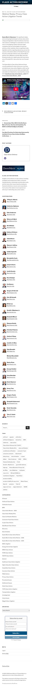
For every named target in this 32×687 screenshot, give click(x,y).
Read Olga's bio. (11, 351)
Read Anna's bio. (11, 377)
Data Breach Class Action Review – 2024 (15, 73)
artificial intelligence (8, 440)
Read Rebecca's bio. (12, 221)
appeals (12, 437)
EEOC (19, 459)
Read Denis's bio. (11, 410)
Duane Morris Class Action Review (11, 534)
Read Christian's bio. (12, 331)
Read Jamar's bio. (11, 266)
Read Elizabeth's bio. (12, 403)
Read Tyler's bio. (11, 416)
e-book (23, 456)
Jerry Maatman (13, 470)
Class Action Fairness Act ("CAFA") (12, 445)
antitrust (5, 437)
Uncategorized (6, 595)
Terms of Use (5, 666)
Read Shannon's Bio (12, 325)
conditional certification (9, 451)
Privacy (19, 639)
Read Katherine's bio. (12, 208)
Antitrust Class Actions (8, 501)
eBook (4, 459)
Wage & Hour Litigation (8, 601)
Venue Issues (5, 598)
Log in (3, 650)
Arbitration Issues (7, 504)
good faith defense (21, 464)
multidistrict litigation (9, 475)
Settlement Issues (7, 583)
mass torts (6, 473)
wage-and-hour (7, 487)
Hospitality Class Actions (8, 568)
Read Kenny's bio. (11, 390)
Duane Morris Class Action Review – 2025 (13, 540)
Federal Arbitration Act (9, 462)
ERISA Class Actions (7, 549)
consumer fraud (21, 451)
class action (13, 442)
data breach (18, 453)
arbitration (18, 437)
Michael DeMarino (15, 473)
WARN (25, 487)
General (4, 559)
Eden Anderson (12, 459)
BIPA (24, 440)
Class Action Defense (15, 2)
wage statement (17, 487)
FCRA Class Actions (7, 553)
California (5, 442)
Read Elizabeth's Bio (12, 318)
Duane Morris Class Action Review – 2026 (13, 537)
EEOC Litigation (6, 544)
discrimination (15, 456)
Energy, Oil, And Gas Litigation (10, 546)
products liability (7, 478)
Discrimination (6, 531)
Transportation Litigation (8, 592)
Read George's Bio (11, 371)
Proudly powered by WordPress (9, 683)
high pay (5, 467)
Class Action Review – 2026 (9, 510)
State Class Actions (7, 586)
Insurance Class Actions (8, 571)
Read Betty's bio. (11, 305)
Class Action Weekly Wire (10, 448)
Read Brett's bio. (11, 227)
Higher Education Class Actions (10, 565)
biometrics (18, 440)
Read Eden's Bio (11, 214)
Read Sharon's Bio (11, 247)
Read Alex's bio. (11, 299)
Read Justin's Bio (11, 273)
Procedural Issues (7, 580)
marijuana (22, 470)
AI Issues (4, 498)
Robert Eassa (24, 481)
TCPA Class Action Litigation (9, 589)
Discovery (5, 528)
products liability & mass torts (11, 481)
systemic (11, 484)
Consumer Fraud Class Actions (10, 519)
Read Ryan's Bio (11, 279)
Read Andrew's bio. (12, 338)
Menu (16, 6)
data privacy (6, 456)
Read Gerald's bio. (11, 312)
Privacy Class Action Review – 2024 (11, 75)
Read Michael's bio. (12, 357)
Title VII (18, 484)
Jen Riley (5, 470)
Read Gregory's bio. (12, 292)
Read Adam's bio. (11, 240)
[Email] (5, 158)
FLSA (18, 462)
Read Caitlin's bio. (11, 253)
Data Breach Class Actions (12, 111)
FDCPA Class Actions (7, 556)
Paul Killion (19, 475)
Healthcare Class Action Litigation (11, 562)
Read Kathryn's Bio (12, 234)
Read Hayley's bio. (11, 364)
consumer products (8, 453)
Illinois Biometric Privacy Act (16, 467)
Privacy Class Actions (7, 577)
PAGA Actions (6, 574)
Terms (15, 639)
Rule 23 (5, 484)
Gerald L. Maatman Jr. (8, 464)
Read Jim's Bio (10, 286)
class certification (23, 448)
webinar (5, 489)
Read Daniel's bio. (11, 384)
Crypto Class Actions (7, 522)
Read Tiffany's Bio (11, 201)
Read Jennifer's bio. (12, 344)
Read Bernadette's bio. (13, 260)
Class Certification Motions (9, 516)
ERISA (24, 459)
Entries (5, 653)
